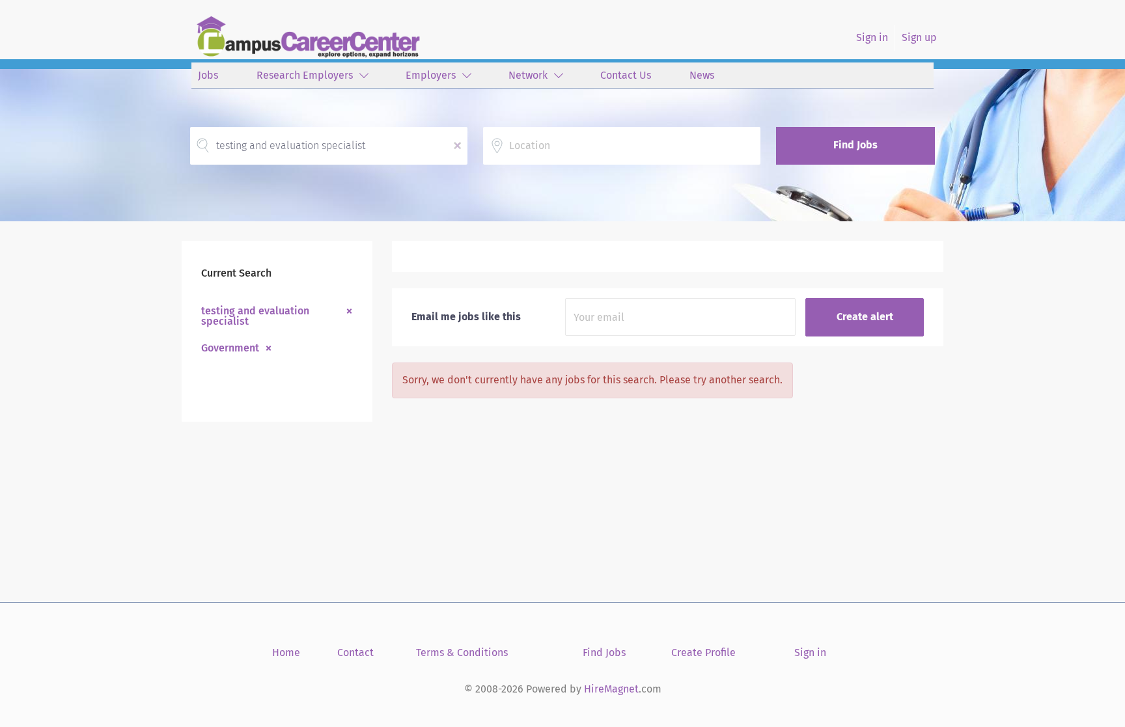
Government (230, 347)
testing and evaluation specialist (255, 316)
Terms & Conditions (462, 652)
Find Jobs (855, 145)
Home (286, 652)
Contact (355, 652)
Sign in (872, 37)
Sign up (919, 37)
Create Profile (703, 652)
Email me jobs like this (466, 316)
